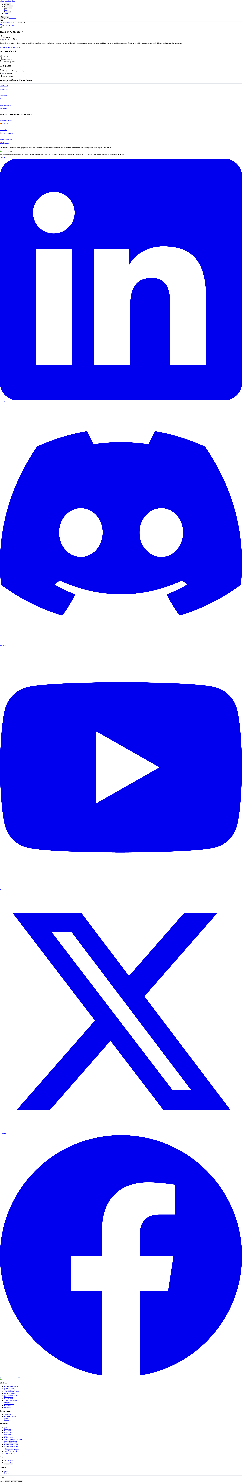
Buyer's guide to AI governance (13, 1439)
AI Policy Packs (8, 1437)
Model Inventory (9, 1388)
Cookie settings (8, 1464)
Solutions (6, 8)
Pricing (6, 10)
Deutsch (7, 1481)
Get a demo (12, 18)
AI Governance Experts (11, 1444)
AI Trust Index (8, 1430)
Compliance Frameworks (11, 1391)
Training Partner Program (11, 1450)
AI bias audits (8, 1432)
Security (6, 1420)
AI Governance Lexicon (11, 1443)
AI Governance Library (11, 1446)
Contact (6, 13)
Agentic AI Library (9, 1448)
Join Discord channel (10, 1416)
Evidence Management (10, 1400)
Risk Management (9, 1390)
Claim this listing (15, 47)
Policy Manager (8, 1397)
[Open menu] (1, 20)
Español (19, 1481)
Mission (6, 1418)
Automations (7, 1402)
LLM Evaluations (9, 1404)
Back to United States (8, 25)
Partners (6, 12)
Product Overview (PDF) (11, 1453)
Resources (7, 6)
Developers (7, 1429)
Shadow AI (7, 1407)
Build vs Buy (8, 1434)
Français (13, 1481)
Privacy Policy (8, 1462)
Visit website (4, 47)
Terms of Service (9, 1460)
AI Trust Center (8, 1398)
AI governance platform (11, 1386)
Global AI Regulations (10, 1441)
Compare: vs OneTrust (10, 1451)
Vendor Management (10, 1393)
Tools (5, 1436)
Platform (6, 4)
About (6, 1471)
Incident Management (10, 1395)
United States (10, 22)
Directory (3, 22)
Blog (5, 1427)
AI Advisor (7, 1405)
